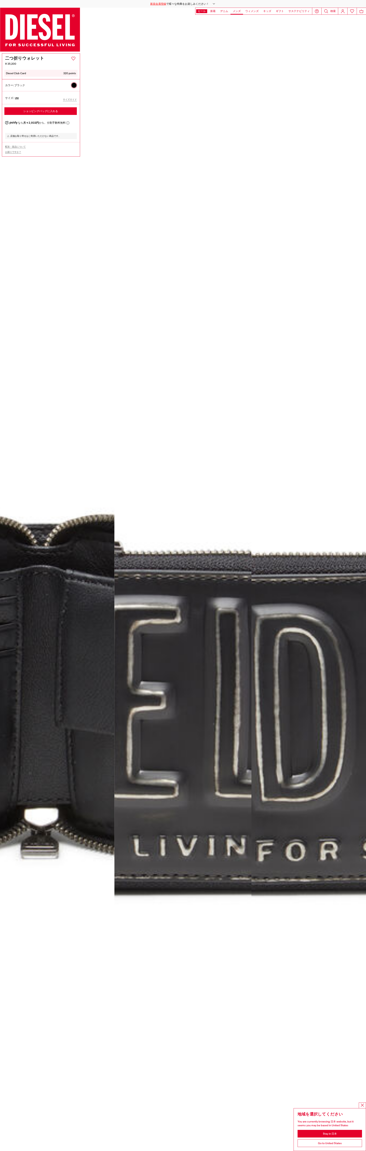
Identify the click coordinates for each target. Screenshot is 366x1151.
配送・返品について (15, 146)
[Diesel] (40, 30)
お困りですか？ (13, 152)
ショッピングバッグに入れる (40, 111)
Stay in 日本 (330, 1133)
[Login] (342, 11)
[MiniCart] (361, 11)
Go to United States (330, 1143)
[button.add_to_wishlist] (73, 58)
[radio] (74, 85)
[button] (183, 4)
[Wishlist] (352, 11)
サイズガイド (70, 99)
